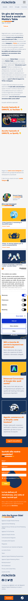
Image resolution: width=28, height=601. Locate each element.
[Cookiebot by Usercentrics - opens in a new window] (19, 269)
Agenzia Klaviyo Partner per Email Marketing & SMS (14, 527)
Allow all (14, 321)
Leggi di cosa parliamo (14, 441)
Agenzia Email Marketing (8, 523)
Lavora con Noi (6, 572)
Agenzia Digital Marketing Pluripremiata (12, 556)
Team (3, 553)
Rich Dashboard (6, 565)
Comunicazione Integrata (8, 537)
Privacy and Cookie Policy (9, 568)
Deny (14, 331)
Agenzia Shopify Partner (8, 534)
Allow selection (14, 326)
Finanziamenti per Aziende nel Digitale (12, 547)
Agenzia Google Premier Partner (10, 520)
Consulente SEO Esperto (8, 541)
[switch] (24, 300)
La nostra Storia (6, 550)
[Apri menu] (23, 2)
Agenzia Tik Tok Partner (8, 531)
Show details (19, 316)
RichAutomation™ (6, 562)
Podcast (6, 26)
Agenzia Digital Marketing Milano (10, 559)
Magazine (4, 544)
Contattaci (9, 598)
